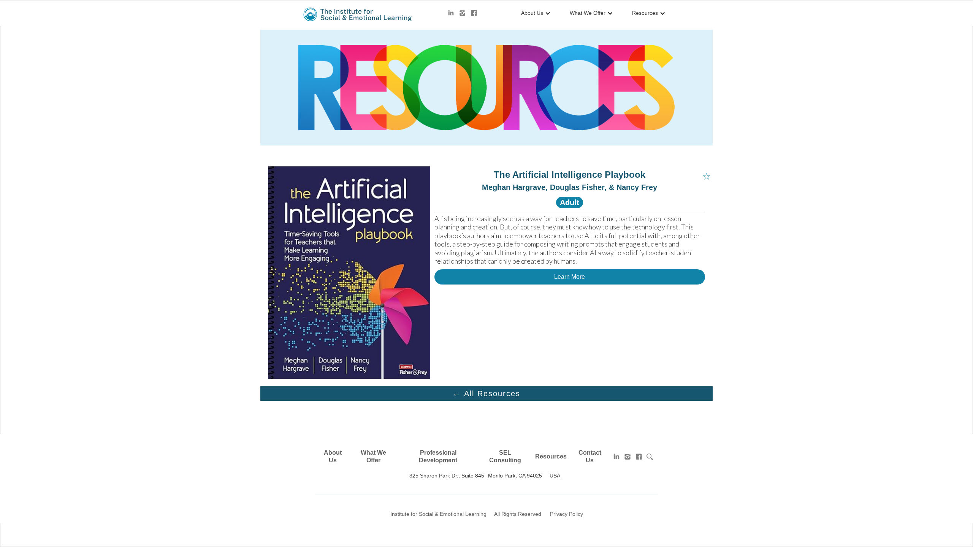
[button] (534, 13)
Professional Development (438, 456)
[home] (358, 14)
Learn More (569, 277)
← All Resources (486, 393)
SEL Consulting (505, 456)
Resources (551, 456)
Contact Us (589, 456)
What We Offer (373, 456)
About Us (333, 456)
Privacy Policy (566, 514)
